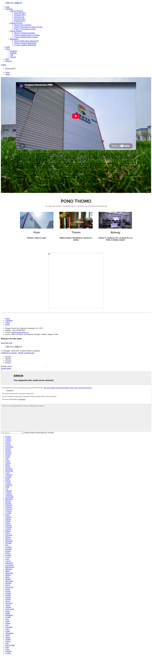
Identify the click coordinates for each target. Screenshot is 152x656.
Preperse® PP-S (20, 15)
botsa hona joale (6, 343)
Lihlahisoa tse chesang (9, 353)
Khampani (13, 51)
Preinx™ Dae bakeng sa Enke (24, 29)
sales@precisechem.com (19, 332)
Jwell (61, 187)
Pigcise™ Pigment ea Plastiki (24, 33)
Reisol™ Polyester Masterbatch (25, 43)
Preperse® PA (19, 17)
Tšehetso (13, 57)
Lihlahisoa (9, 9)
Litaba (7, 47)
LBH (7, 59)
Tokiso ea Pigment (16, 11)
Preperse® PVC (20, 21)
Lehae (7, 7)
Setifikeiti (13, 53)
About (7, 49)
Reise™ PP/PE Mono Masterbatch (26, 41)
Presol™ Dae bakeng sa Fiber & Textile (28, 27)
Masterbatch (14, 39)
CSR (11, 55)
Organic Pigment (16, 31)
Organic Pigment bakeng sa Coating (27, 35)
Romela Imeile (6, 368)
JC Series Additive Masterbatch (25, 45)
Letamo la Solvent (16, 23)
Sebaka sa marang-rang (26, 353)
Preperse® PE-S (20, 13)
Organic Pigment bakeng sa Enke (26, 37)
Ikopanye (8, 61)
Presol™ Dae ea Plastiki (22, 25)
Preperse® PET (19, 19)
